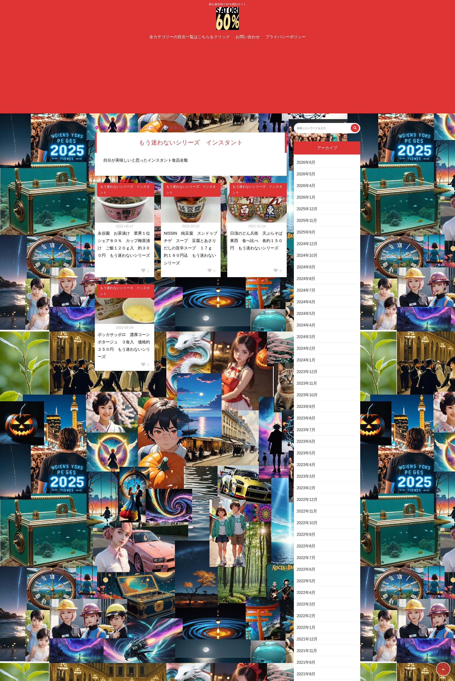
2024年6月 (306, 302)
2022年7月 (306, 557)
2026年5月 (306, 174)
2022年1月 (306, 627)
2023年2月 (306, 488)
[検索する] (355, 128)
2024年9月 (306, 267)
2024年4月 (306, 325)
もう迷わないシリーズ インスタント (151, 128)
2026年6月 (306, 162)
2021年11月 (307, 650)
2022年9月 (306, 534)
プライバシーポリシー (285, 37)
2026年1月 (306, 197)
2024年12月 (307, 244)
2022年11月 (307, 511)
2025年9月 (306, 232)
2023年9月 (306, 406)
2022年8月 (306, 546)
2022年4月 (306, 592)
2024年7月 (306, 290)
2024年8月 (306, 278)
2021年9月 (306, 662)
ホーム (105, 128)
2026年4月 (306, 185)
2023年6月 (306, 441)
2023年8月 (306, 418)
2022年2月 (306, 616)
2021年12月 (307, 639)
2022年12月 (307, 499)
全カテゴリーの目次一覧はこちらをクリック (189, 37)
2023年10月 (307, 395)
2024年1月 (306, 360)
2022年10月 (307, 523)
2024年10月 (307, 255)
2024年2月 (306, 348)
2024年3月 (306, 337)
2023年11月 (307, 383)
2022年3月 (306, 604)
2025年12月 (307, 209)
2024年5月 (306, 313)
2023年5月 (306, 453)
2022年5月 (306, 581)
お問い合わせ (248, 37)
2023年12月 (307, 371)
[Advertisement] (227, 78)
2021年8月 (306, 674)
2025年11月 (307, 220)
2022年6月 (306, 569)
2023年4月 (306, 464)
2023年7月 (306, 430)
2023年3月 (306, 476)
